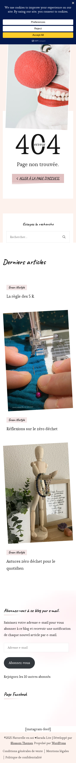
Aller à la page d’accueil (39, 178)
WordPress (59, 743)
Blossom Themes (22, 743)
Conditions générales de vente (23, 751)
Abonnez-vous (19, 663)
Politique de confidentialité (24, 757)
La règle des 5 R (20, 296)
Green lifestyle (17, 287)
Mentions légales (57, 751)
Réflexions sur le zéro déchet (32, 428)
